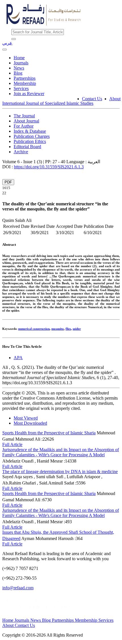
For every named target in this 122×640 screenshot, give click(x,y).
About (115, 98)
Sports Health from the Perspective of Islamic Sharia (49, 432)
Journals (21, 62)
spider (77, 328)
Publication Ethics (30, 141)
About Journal (26, 120)
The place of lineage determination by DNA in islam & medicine (60, 471)
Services (21, 88)
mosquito (57, 328)
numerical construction (34, 328)
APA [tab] (18, 357)
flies (68, 328)
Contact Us (92, 98)
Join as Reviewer (29, 93)
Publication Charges (32, 136)
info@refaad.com (17, 587)
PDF (8, 182)
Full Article (12, 444)
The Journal (24, 115)
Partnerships (24, 78)
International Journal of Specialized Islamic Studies (47, 103)
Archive (21, 151)
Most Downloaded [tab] (30, 423)
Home (19, 57)
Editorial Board (27, 146)
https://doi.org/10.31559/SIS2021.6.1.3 (49, 166)
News (19, 68)
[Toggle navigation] (4, 49)
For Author (23, 126)
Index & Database (30, 131)
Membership (25, 83)
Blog (18, 73)
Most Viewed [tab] (26, 418)
